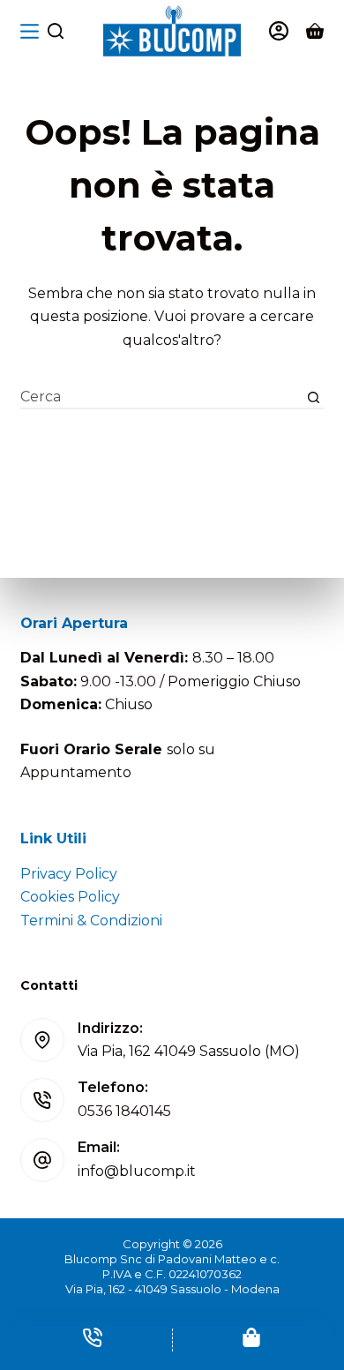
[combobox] (161, 397)
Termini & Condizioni (91, 920)
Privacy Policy (68, 873)
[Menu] (29, 31)
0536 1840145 (124, 1111)
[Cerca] (56, 31)
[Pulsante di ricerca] (313, 397)
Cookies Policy (70, 896)
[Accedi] (278, 31)
